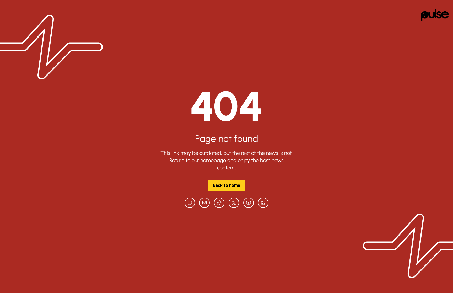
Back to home (226, 185)
